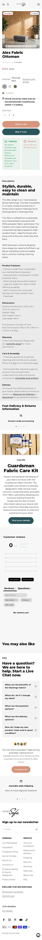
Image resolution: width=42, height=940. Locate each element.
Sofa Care (28, 871)
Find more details (21, 520)
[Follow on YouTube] (20, 919)
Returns (27, 862)
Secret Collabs (9, 856)
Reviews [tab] (10, 588)
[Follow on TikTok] (26, 919)
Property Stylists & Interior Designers (10, 872)
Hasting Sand (12, 201)
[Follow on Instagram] (9, 919)
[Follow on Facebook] (3, 919)
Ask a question (14, 579)
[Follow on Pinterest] (15, 919)
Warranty (27, 866)
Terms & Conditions (28, 844)
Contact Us (21, 769)
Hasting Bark (30, 201)
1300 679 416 (8, 896)
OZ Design (7, 911)
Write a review (27, 579)
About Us (6, 860)
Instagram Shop (10, 852)
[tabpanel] (21, 615)
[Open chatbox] (38, 935)
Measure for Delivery (29, 851)
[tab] (24, 588)
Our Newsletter (9, 843)
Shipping (27, 858)
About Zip (28, 875)
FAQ (25, 879)
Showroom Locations (12, 892)
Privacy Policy (8, 879)
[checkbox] (9, 605)
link (14, 363)
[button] (21, 553)
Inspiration (7, 847)
